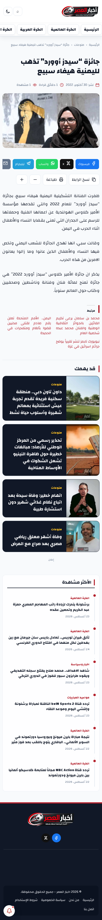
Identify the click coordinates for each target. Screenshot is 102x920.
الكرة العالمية (63, 29)
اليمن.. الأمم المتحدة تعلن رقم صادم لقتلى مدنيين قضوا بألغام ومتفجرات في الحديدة (29, 325)
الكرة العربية (31, 29)
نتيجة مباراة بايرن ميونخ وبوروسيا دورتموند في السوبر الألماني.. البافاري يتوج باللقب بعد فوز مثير (50, 740)
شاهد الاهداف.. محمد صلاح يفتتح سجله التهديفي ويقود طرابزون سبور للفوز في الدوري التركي (49, 673)
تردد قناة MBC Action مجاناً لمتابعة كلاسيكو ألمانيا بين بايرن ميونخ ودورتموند (49, 773)
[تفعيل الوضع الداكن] (7, 11)
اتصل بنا (89, 909)
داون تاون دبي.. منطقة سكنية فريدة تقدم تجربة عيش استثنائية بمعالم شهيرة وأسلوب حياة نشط (35, 402)
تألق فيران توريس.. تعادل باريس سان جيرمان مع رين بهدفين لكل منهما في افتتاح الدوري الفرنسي (48, 640)
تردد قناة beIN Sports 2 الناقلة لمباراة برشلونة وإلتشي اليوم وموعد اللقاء (52, 706)
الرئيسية (91, 29)
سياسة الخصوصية (53, 900)
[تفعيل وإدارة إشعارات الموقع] (9, 911)
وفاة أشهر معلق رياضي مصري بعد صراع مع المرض (36, 540)
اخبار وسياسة (80, 664)
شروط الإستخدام (26, 900)
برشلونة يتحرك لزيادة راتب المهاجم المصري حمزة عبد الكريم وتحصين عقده (51, 607)
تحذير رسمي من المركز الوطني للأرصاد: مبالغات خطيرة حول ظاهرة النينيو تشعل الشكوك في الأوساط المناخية (37, 454)
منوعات (79, 45)
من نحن (74, 900)
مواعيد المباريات (78, 697)
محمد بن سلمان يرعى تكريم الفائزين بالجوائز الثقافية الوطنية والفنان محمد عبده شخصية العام (78, 325)
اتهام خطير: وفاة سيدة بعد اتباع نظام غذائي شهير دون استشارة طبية (35, 502)
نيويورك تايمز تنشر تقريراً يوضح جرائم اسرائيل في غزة (78, 344)
